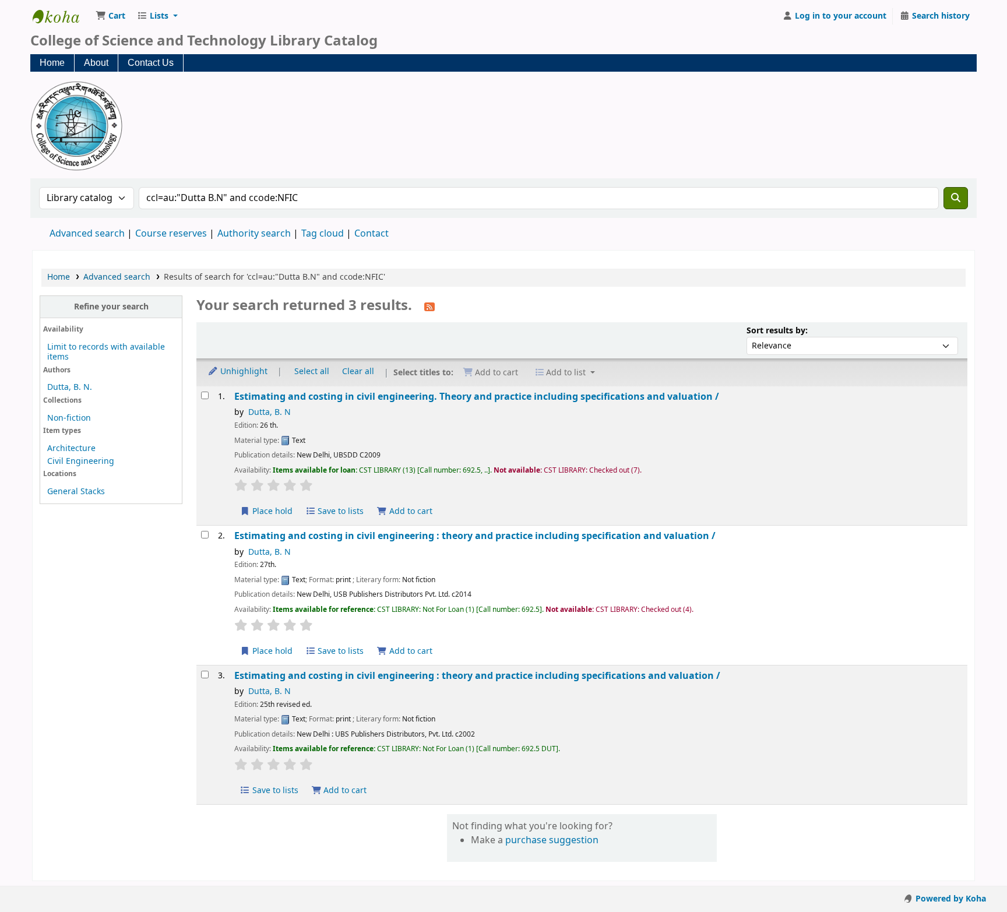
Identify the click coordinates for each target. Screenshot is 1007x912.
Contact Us (151, 63)
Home (52, 63)
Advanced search (87, 234)
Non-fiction (69, 418)
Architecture (71, 448)
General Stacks (76, 491)
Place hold (271, 511)
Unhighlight (242, 371)
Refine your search (111, 307)
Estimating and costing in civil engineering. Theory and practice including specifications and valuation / (476, 396)
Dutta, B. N (269, 412)
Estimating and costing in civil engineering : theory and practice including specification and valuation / (475, 535)
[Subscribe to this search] (429, 306)
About (96, 63)
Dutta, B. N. (69, 387)
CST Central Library (62, 16)
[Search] (955, 198)
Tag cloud (322, 234)
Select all (311, 371)
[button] (110, 16)
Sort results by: (777, 331)
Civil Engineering (80, 461)
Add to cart (409, 511)
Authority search (254, 234)
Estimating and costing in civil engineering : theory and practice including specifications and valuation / (477, 675)
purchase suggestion (551, 840)
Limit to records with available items (106, 352)
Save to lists (339, 511)
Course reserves (171, 234)
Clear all (358, 371)
